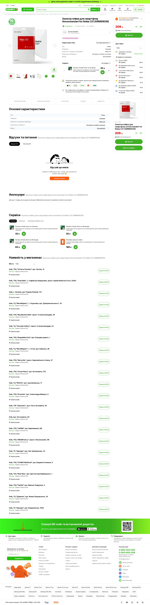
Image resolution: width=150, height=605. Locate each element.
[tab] (20, 101)
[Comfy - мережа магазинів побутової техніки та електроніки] (12, 9)
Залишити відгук (59, 178)
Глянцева (102, 118)
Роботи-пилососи (57, 596)
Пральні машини (81, 591)
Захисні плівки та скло (42, 14)
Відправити (19, 558)
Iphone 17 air (38, 587)
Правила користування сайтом (101, 563)
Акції (80, 5)
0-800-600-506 (127, 552)
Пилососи (32, 596)
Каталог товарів (44, 571)
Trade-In (120, 5)
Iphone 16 (75, 587)
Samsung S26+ (136, 587)
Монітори (105, 591)
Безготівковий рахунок (72, 566)
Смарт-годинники (19, 596)
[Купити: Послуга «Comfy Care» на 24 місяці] (24, 234)
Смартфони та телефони (14, 14)
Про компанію (43, 549)
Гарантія (94, 560)
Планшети (115, 591)
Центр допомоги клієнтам (100, 549)
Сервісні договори (71, 563)
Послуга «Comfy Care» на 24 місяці (84, 67)
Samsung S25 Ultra (46, 591)
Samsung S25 (33, 591)
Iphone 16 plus (86, 587)
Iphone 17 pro (50, 587)
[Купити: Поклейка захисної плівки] (76, 247)
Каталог (29, 9)
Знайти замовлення (98, 552)
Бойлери (123, 596)
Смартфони (17, 587)
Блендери (89, 596)
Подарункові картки (88, 5)
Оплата (67, 569)
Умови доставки (97, 555)
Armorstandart (101, 128)
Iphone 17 (27, 587)
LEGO (134, 591)
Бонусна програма (71, 549)
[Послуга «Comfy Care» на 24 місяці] (70, 68)
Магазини (98, 5)
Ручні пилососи (43, 596)
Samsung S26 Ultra (19, 591)
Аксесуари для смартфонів (28, 14)
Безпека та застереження (47, 563)
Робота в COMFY (44, 560)
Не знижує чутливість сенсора (95, 125)
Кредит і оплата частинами (73, 558)
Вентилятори (100, 596)
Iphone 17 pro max (63, 587)
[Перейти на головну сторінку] (6, 14)
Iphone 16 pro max (111, 587)
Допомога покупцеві (99, 547)
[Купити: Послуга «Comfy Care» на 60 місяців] (24, 247)
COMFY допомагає (130, 5)
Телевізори (68, 591)
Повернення (113, 5)
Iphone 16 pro (98, 587)
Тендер (41, 566)
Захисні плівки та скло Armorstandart (58, 14)
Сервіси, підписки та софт (73, 555)
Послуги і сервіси (71, 547)
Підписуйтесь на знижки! (15, 549)
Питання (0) (27, 144)
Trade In (67, 560)
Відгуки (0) (14, 144)
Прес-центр (42, 558)
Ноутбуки (58, 591)
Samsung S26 (124, 587)
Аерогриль (133, 596)
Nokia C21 (102, 121)
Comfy (41, 547)
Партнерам (42, 569)
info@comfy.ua (125, 559)
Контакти (41, 555)
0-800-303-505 (127, 550)
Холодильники (93, 591)
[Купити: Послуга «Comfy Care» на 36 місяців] (75, 234)
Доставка (105, 5)
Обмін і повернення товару (100, 558)
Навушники (125, 591)
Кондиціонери (112, 596)
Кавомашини (70, 596)
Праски (80, 596)
